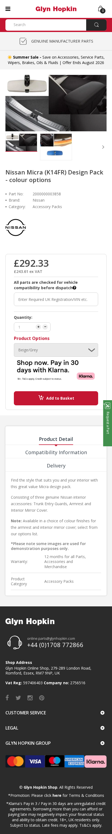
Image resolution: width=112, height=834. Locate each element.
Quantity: (23, 317)
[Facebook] (7, 697)
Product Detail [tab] (56, 439)
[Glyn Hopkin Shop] (56, 8)
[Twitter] (18, 697)
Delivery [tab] (56, 465)
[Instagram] (30, 697)
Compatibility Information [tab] (56, 452)
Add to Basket (60, 398)
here (56, 795)
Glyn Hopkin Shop (40, 787)
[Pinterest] (41, 697)
